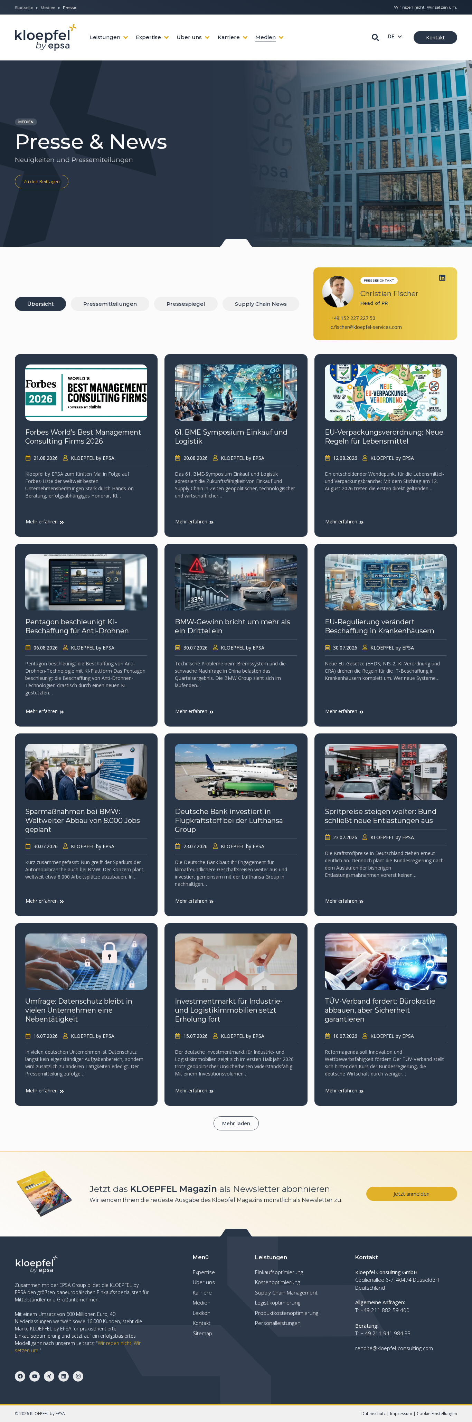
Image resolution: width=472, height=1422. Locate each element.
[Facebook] (20, 1376)
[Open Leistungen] (125, 37)
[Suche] (375, 37)
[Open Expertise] (166, 37)
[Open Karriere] (245, 37)
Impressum (401, 1413)
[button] (236, 1123)
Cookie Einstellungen (437, 1413)
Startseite (24, 7)
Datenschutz (373, 1413)
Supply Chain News (261, 304)
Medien (48, 7)
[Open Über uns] (207, 37)
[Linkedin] (442, 277)
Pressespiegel (186, 304)
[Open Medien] (281, 37)
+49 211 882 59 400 (384, 1310)
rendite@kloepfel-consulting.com (394, 1348)
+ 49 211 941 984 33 (385, 1333)
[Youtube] (34, 1376)
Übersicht (40, 304)
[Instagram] (78, 1376)
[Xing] (49, 1376)
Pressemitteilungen (110, 304)
